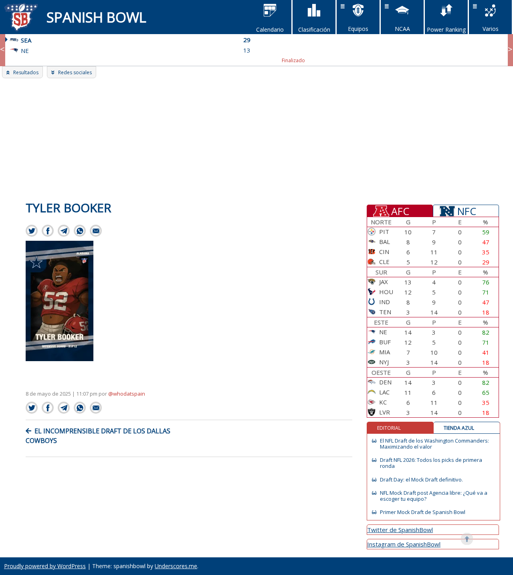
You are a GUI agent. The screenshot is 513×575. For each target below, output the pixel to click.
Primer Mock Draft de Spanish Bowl (422, 512)
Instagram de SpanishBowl (403, 544)
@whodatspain (126, 393)
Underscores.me (176, 566)
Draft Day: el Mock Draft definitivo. (421, 480)
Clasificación (314, 29)
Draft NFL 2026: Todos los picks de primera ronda (431, 463)
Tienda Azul (459, 428)
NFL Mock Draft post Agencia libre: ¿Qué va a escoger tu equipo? (433, 496)
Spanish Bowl (96, 17)
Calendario (270, 29)
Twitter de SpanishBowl (400, 530)
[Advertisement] (256, 138)
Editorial (389, 428)
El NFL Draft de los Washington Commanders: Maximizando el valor (434, 444)
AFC (400, 211)
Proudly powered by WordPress (45, 566)
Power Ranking (446, 29)
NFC (466, 211)
